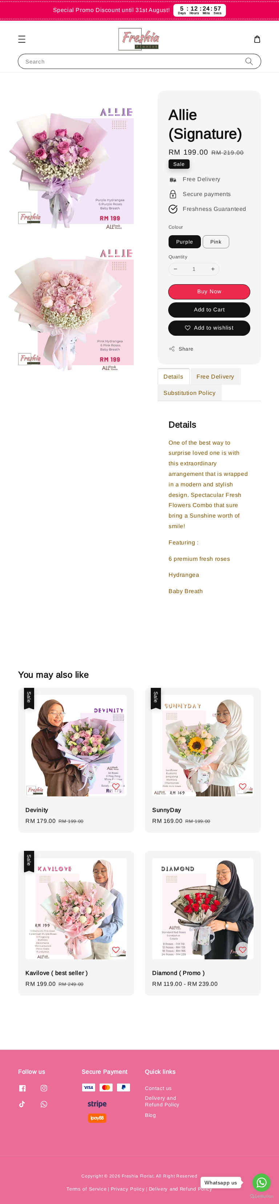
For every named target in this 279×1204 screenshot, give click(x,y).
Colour (176, 227)
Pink (216, 242)
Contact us (158, 1088)
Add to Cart (209, 309)
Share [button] (186, 349)
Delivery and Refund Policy (162, 1101)
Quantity (178, 257)
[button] (22, 39)
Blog (150, 1115)
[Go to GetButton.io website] (261, 1196)
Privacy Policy (128, 1189)
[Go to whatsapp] (261, 1183)
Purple (184, 242)
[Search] (249, 61)
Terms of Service (86, 1189)
